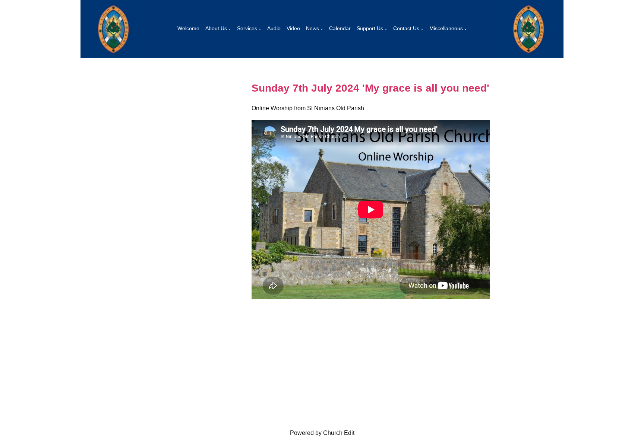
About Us (216, 28)
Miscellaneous (446, 28)
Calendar (340, 28)
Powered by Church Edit (322, 433)
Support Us (370, 28)
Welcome (188, 28)
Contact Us (406, 28)
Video (293, 28)
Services (247, 28)
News (312, 28)
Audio (274, 28)
